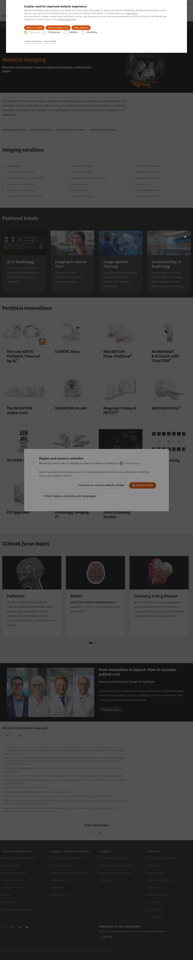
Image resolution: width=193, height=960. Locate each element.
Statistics (73, 32)
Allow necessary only (58, 27)
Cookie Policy (131, 13)
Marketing (92, 32)
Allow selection (81, 27)
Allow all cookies (34, 27)
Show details (50, 41)
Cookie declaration (33, 41)
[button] (187, 239)
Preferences (54, 32)
